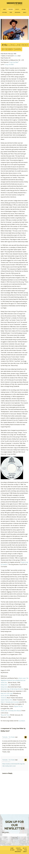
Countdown (22, 721)
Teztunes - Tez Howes (8, 737)
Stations (4, 12)
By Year (23, 9)
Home (4, 9)
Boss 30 (3, 715)
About (24, 12)
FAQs (11, 12)
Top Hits (10, 9)
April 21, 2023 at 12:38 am (6, 738)
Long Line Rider (13, 62)
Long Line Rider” (9, 64)
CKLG (15, 56)
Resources (17, 12)
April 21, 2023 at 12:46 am (6, 761)
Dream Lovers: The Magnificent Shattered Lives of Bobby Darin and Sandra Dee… (14, 680)
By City (17, 9)
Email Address (5, 832)
